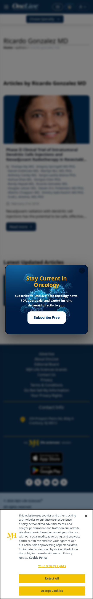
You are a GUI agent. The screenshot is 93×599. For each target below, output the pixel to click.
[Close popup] (82, 270)
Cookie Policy (38, 558)
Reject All (52, 578)
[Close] (86, 516)
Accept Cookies (52, 591)
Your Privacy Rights (52, 566)
